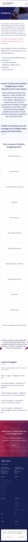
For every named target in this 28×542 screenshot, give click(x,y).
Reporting (3, 490)
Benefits (16, 476)
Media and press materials (20, 509)
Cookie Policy (19, 533)
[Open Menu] (26, 3)
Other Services (4, 494)
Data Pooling (3, 483)
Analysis (2, 492)
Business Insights (4, 479)
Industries (3, 498)
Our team (16, 505)
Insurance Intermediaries (6, 481)
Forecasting (3, 488)
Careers (16, 507)
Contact (14, 445)
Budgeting (3, 485)
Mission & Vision (18, 503)
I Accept (8, 537)
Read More (21, 537)
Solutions (3, 476)
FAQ (15, 514)
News (2, 514)
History (16, 501)
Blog (2, 517)
